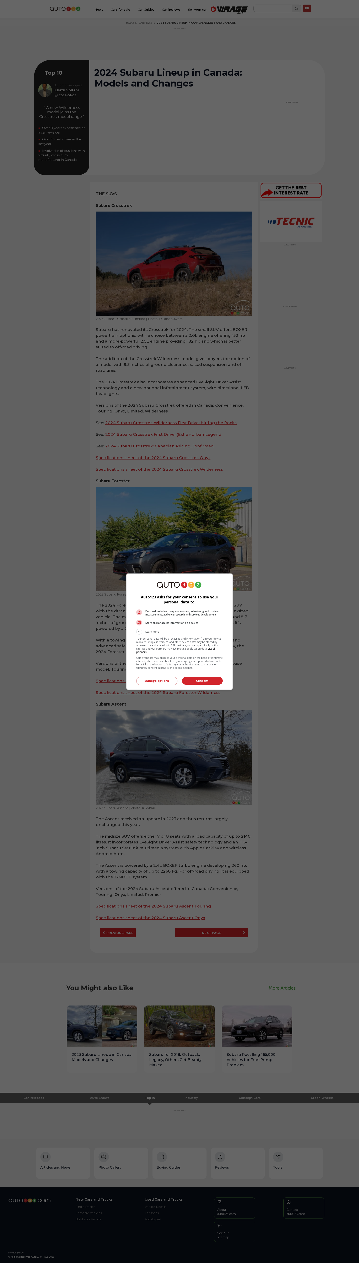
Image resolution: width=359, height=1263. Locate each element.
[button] (179, 632)
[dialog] (179, 631)
